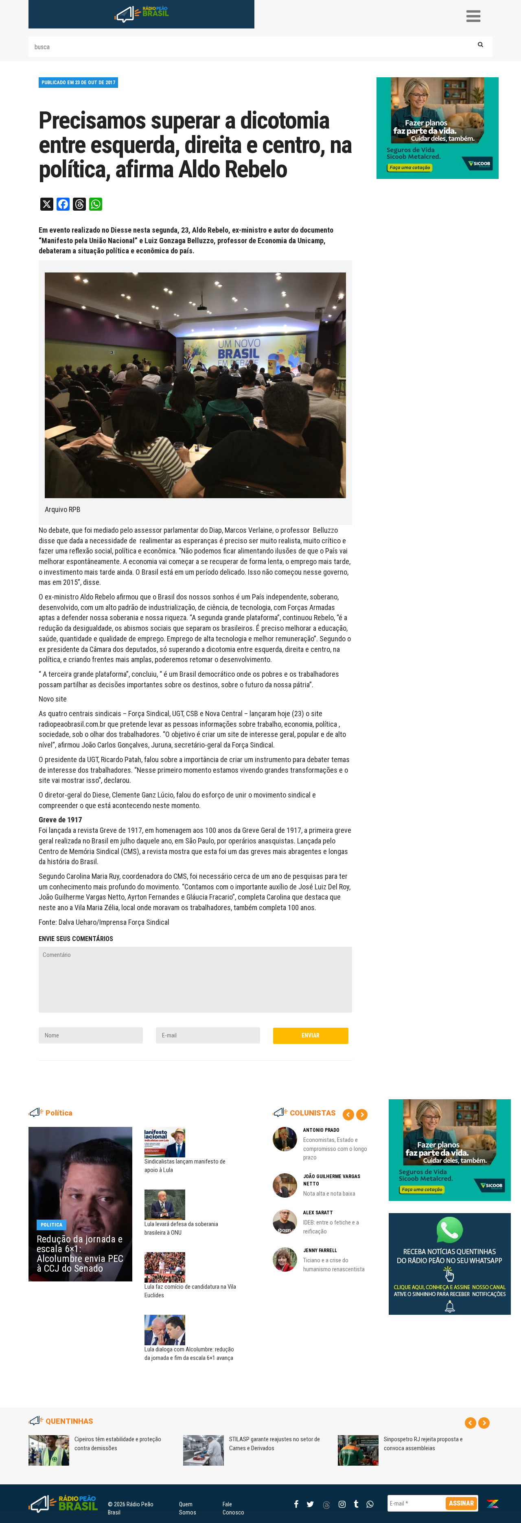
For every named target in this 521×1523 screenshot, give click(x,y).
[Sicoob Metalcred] (438, 127)
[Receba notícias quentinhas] (450, 1257)
